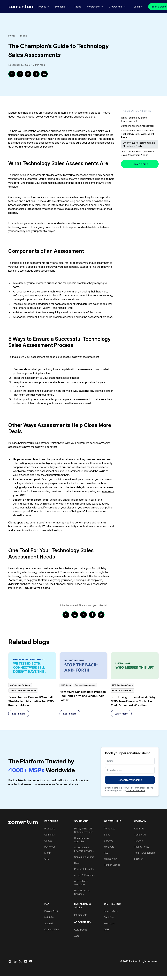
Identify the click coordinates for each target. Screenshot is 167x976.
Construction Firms (84, 857)
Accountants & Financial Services (84, 849)
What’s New (110, 858)
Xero (76, 935)
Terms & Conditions (135, 790)
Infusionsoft (80, 915)
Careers (138, 840)
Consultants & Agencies (81, 840)
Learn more (18, 713)
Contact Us (140, 834)
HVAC (77, 863)
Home (11, 35)
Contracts (49, 834)
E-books (108, 840)
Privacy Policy (141, 846)
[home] (21, 6)
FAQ (106, 852)
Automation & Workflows (81, 883)
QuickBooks (80, 929)
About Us (139, 828)
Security (138, 858)
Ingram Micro (111, 911)
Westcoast (109, 923)
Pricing (77, 6)
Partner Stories (112, 864)
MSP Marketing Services (82, 892)
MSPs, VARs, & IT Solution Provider (83, 830)
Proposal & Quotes (84, 869)
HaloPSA (49, 917)
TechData (109, 917)
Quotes (48, 840)
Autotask (48, 923)
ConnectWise (51, 929)
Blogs (23, 35)
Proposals (49, 828)
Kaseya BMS (51, 911)
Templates (109, 828)
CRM (46, 858)
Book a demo (140, 164)
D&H (106, 929)
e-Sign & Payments (84, 875)
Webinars (109, 846)
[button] (43, 7)
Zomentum (15, 580)
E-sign (47, 852)
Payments (49, 846)
